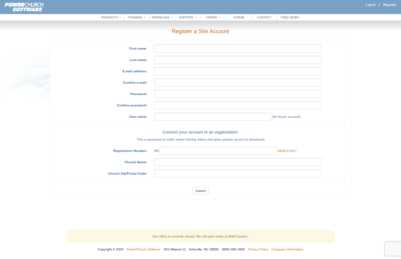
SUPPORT (186, 17)
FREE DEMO (290, 17)
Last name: (138, 60)
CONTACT (264, 17)
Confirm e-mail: (135, 82)
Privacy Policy (258, 249)
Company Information (287, 249)
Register (389, 4)
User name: (138, 116)
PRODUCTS (110, 17)
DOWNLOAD (161, 17)
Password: (138, 94)
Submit (200, 191)
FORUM (238, 17)
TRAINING (135, 17)
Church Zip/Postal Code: (127, 173)
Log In (370, 4)
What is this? (287, 151)
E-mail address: (135, 71)
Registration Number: (130, 151)
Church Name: (136, 162)
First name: (138, 48)
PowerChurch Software (144, 249)
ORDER (212, 17)
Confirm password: (132, 105)
